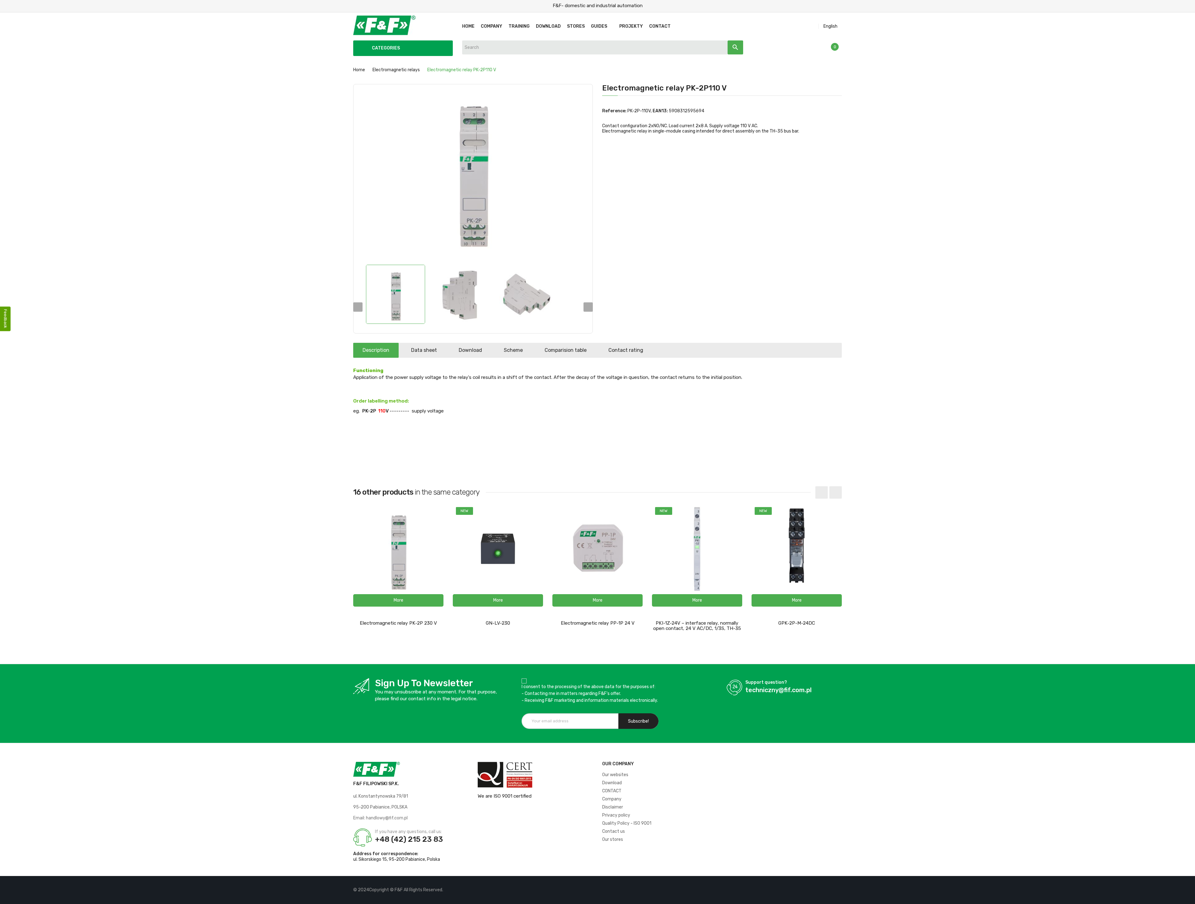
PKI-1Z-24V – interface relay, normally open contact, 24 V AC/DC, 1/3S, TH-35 (697, 625)
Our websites (615, 774)
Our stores (612, 839)
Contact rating (625, 350)
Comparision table (566, 350)
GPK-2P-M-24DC (796, 623)
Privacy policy (616, 815)
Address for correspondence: (385, 853)
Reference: (614, 111)
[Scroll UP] (1187, 896)
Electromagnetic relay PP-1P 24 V (598, 623)
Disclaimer (612, 807)
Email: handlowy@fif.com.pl (380, 818)
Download (470, 350)
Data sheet (424, 350)
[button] (398, 600)
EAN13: (660, 111)
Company (611, 799)
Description (376, 350)
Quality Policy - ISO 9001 (626, 823)
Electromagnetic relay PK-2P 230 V (398, 623)
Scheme (513, 350)
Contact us (613, 831)
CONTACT (611, 791)
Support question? (766, 682)
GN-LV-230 (498, 623)
